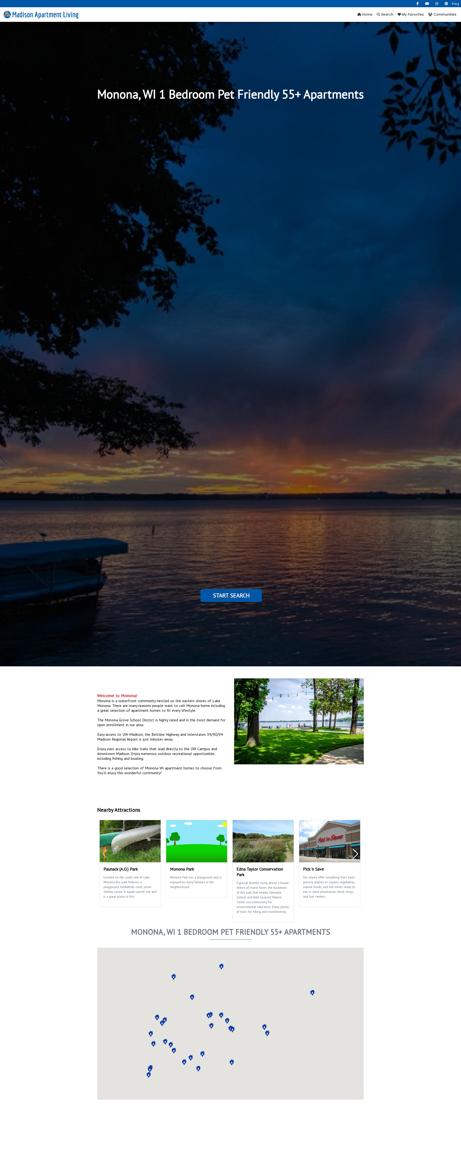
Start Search (231, 595)
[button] (164, 1020)
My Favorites (412, 14)
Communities (444, 14)
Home (366, 14)
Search (386, 14)
